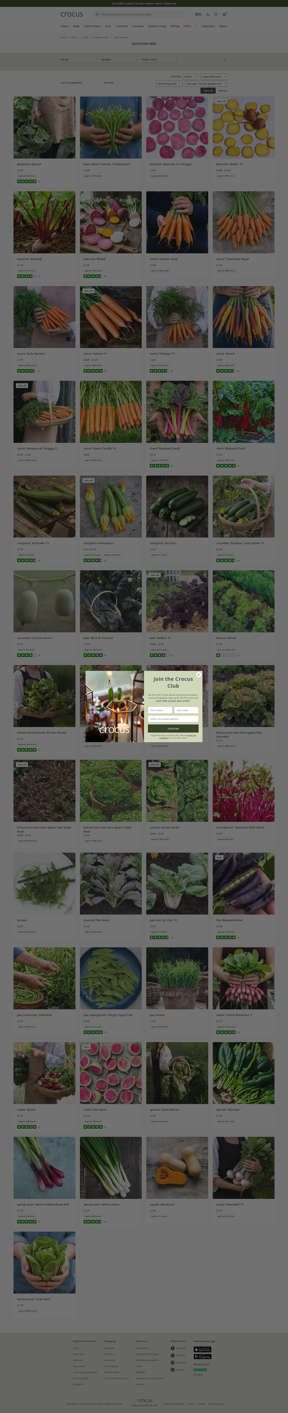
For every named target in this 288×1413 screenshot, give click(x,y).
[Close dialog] (198, 674)
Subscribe (173, 728)
